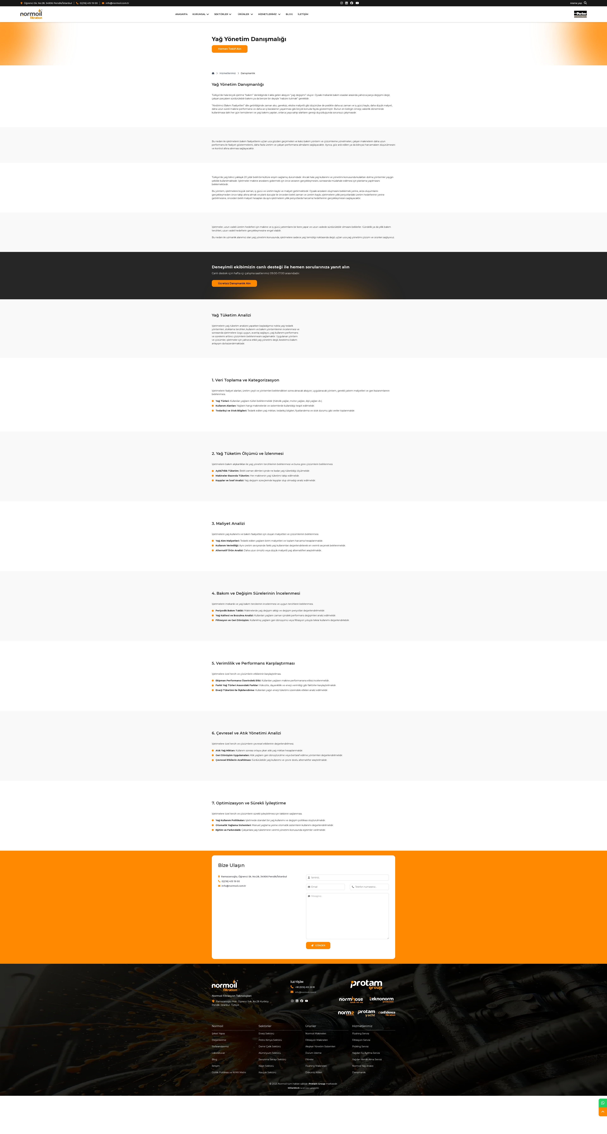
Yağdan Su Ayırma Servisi (366, 1053)
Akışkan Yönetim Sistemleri (320, 1046)
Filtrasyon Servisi (361, 1040)
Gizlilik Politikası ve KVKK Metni (229, 1072)
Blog (214, 1059)
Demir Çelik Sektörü (270, 1046)
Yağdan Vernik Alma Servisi (367, 1059)
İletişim (216, 1066)
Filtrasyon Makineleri (316, 1040)
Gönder (320, 945)
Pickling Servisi (360, 1046)
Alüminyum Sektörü (270, 1053)
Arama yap (576, 3)
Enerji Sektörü (266, 1033)
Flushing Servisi (360, 1033)
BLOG (289, 14)
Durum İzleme (313, 1053)
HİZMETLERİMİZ (267, 14)
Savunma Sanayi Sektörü (272, 1059)
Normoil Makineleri (315, 1033)
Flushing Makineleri (316, 1066)
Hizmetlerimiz (228, 73)
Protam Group (317, 1083)
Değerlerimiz (219, 1040)
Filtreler (309, 1059)
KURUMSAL (199, 14)
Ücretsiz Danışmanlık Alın (234, 283)
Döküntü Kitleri (313, 1072)
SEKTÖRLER (221, 14)
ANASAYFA (181, 14)
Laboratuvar (218, 1053)
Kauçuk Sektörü (267, 1072)
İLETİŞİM (303, 14)
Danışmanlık (359, 1072)
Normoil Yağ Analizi (362, 1066)
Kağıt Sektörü (266, 1066)
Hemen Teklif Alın (229, 48)
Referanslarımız (220, 1046)
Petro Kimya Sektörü (270, 1040)
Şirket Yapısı (218, 1033)
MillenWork (294, 1088)
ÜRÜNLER (243, 14)
